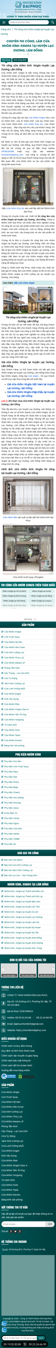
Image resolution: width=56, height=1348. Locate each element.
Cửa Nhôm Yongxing (14, 719)
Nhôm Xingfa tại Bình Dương (14, 596)
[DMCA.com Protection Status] (26, 1076)
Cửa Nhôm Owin (12, 730)
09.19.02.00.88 (23, 1017)
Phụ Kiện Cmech (12, 792)
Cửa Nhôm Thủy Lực (14, 657)
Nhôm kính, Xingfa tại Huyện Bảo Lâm (22, 901)
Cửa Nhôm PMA (11, 704)
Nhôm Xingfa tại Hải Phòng (14, 601)
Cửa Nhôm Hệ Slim (13, 642)
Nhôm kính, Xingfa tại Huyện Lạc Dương (23, 917)
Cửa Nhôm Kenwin (13, 740)
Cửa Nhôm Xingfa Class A (16, 709)
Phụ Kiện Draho (11, 782)
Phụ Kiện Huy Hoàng (14, 797)
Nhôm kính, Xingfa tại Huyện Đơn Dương (23, 943)
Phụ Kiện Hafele (11, 833)
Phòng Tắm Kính (12, 668)
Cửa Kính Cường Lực (14, 652)
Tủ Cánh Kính (10, 725)
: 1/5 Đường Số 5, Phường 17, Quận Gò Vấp (23, 1249)
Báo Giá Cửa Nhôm (13, 860)
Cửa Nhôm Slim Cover (14, 647)
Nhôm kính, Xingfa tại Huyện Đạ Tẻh (21, 932)
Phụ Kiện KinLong (12, 802)
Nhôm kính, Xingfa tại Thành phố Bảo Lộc (24, 891)
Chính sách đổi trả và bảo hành (16, 1065)
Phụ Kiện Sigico (11, 823)
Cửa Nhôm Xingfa (12, 631)
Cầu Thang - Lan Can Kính (16, 673)
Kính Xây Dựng (11, 699)
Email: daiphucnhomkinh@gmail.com (25, 1024)
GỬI (50, 1224)
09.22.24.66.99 (44, 1017)
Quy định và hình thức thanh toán (18, 1050)
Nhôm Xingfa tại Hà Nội (41, 591)
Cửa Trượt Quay (12, 637)
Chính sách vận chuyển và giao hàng (19, 1055)
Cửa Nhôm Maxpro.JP (14, 662)
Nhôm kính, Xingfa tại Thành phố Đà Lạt (23, 896)
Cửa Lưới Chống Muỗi (14, 688)
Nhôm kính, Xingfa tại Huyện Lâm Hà (21, 922)
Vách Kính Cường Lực (14, 683)
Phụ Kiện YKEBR (12, 839)
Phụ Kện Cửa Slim (12, 761)
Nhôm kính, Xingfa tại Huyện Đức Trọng (23, 948)
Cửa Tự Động (10, 678)
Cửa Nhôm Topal (12, 735)
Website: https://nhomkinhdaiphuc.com (26, 1030)
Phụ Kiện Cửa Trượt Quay (16, 766)
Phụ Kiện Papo (11, 771)
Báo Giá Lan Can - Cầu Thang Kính (20, 875)
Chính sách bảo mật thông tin (16, 1060)
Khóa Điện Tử (10, 813)
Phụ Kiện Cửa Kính (13, 828)
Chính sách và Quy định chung (16, 1046)
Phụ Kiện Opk (10, 777)
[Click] (3, 969)
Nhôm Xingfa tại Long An (42, 601)
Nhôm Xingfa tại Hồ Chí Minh (14, 591)
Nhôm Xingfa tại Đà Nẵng (41, 596)
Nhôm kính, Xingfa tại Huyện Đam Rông (23, 938)
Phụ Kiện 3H (10, 844)
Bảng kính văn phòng (14, 745)
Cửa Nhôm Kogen (12, 694)
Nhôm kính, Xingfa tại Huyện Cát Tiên (22, 906)
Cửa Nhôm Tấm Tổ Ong (15, 714)
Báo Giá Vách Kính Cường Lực (18, 870)
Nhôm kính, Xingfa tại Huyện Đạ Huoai (22, 927)
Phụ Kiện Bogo (11, 787)
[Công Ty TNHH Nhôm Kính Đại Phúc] (28, 7)
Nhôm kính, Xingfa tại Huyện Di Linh (21, 912)
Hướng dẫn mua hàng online (15, 1070)
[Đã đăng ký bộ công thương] (8, 1076)
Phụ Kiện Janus (11, 808)
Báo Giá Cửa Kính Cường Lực (18, 865)
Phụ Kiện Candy (11, 818)
